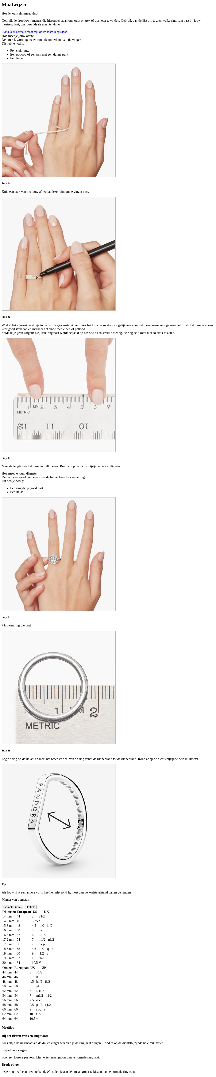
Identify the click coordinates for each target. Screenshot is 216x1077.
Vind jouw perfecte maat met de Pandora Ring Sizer (35, 31)
